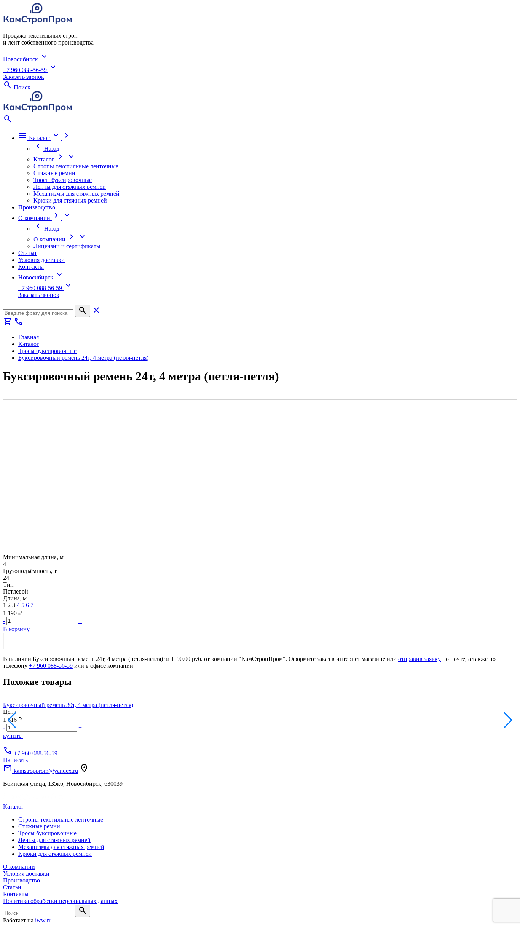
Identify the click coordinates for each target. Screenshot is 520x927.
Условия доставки (26, 873)
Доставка (71, 641)
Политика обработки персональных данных (60, 901)
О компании (19, 866)
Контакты (16, 894)
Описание (25, 641)
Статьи (12, 887)
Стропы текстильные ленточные (60, 819)
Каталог (13, 806)
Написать (15, 760)
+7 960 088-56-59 (51, 665)
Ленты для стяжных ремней (54, 840)
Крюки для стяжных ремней (55, 853)
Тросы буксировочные (47, 833)
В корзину (17, 629)
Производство (21, 880)
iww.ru (43, 920)
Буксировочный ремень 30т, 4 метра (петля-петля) (68, 705)
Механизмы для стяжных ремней (61, 847)
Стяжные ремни (39, 826)
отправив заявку (419, 659)
